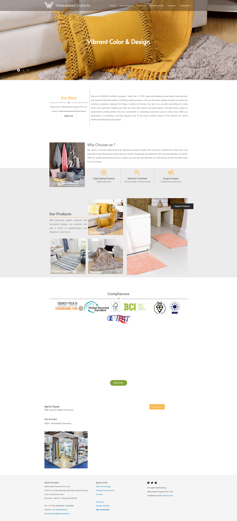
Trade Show (184, 5)
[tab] (13, 70)
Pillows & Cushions (105, 490)
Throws (99, 494)
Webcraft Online (165, 495)
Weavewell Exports (73, 5)
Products (141, 5)
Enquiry (99, 502)
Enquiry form (157, 407)
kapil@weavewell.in (60, 513)
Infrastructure (157, 5)
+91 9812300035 (59, 509)
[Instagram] (156, 483)
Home (113, 5)
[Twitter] (152, 483)
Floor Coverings (103, 486)
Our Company (126, 5)
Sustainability (102, 505)
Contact (171, 5)
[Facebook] (148, 483)
